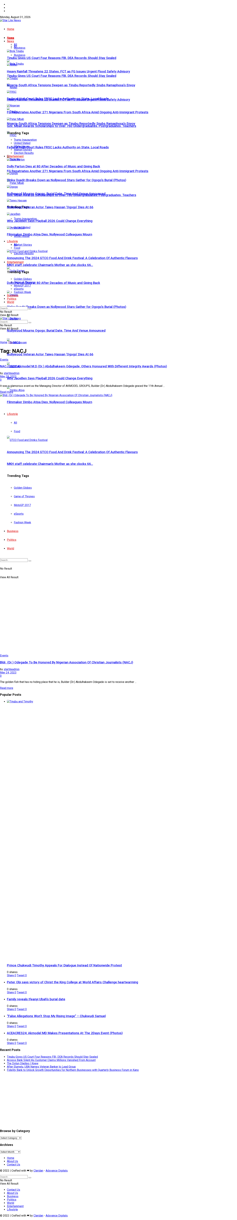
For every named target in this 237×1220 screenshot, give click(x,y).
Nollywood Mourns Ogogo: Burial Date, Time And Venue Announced (56, 331)
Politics (11, 298)
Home (10, 4)
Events (4, 359)
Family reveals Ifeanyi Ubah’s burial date (36, 999)
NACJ (16, 342)
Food (17, 248)
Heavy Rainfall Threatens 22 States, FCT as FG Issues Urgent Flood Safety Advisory (68, 71)
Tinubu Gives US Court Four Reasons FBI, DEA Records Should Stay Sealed (61, 76)
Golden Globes (23, 279)
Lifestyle (12, 241)
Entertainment (15, 262)
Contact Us (13, 11)
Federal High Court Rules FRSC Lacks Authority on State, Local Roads (58, 147)
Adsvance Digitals (57, 1170)
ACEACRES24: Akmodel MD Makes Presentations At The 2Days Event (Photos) (65, 1033)
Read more (6, 392)
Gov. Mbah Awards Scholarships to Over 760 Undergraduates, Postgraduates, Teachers (71, 126)
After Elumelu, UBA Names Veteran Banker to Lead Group (41, 1066)
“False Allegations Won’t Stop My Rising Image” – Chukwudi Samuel (56, 1016)
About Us (12, 7)
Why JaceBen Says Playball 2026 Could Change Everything (49, 378)
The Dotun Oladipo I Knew (22, 1063)
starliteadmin (11, 373)
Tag (10, 342)
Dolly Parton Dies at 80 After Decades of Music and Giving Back (53, 283)
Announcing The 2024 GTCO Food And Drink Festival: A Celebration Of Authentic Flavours (72, 258)
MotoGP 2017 (22, 285)
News (10, 41)
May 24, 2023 (8, 672)
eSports (19, 289)
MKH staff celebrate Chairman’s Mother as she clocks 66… (50, 265)
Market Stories (23, 244)
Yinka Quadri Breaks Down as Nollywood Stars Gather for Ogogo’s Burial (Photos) (66, 307)
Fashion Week (22, 292)
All (15, 44)
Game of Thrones (24, 282)
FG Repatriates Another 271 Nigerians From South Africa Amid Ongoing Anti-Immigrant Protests (77, 171)
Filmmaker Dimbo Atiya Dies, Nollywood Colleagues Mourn (49, 234)
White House (21, 146)
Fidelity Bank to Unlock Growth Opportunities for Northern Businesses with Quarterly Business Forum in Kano (73, 1070)
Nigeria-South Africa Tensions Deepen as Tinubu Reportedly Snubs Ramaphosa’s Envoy (71, 123)
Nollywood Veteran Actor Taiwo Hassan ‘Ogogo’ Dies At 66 (50, 354)
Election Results (24, 253)
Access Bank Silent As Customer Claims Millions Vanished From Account (51, 1060)
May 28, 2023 (8, 376)
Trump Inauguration (25, 139)
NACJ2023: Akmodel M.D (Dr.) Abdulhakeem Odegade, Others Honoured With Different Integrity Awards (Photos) (83, 366)
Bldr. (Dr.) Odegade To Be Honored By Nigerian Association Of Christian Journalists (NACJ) (66, 662)
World (10, 302)
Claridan (38, 1170)
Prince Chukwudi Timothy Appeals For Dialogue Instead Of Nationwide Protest (64, 965)
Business (19, 55)
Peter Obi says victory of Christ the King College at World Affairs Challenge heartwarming (72, 982)
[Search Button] (29, 309)
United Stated (22, 143)
